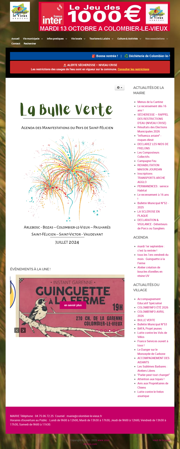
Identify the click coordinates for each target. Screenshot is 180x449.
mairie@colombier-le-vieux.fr (84, 416)
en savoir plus (67, 305)
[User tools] (119, 87)
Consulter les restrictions (133, 69)
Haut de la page (161, 440)
